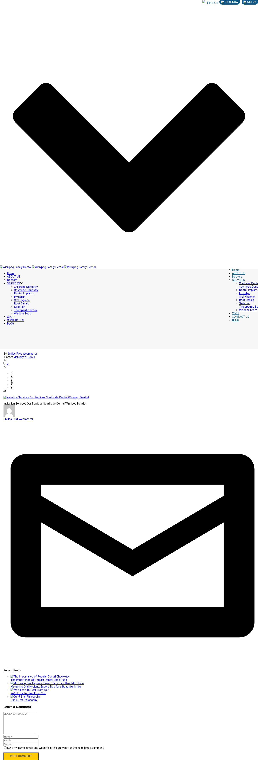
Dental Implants (24, 293)
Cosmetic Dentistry (26, 290)
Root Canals (246, 300)
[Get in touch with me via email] (132, 667)
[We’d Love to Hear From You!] (30, 690)
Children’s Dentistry (26, 286)
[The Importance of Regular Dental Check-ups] (40, 676)
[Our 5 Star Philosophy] (25, 696)
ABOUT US (238, 273)
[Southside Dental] (48, 267)
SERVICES (238, 280)
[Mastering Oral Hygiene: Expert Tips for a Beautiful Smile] (47, 683)
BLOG (235, 320)
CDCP (235, 313)
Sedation (244, 303)
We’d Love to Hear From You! (28, 693)
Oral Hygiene (247, 296)
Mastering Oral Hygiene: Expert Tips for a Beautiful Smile (46, 686)
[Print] (5, 391)
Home (235, 270)
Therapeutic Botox (25, 310)
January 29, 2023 (24, 357)
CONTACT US (240, 316)
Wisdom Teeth (248, 310)
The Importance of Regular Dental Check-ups (39, 680)
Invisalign (244, 293)
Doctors (237, 276)
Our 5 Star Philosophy (24, 700)
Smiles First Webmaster (22, 353)
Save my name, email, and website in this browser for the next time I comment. (55, 747)
